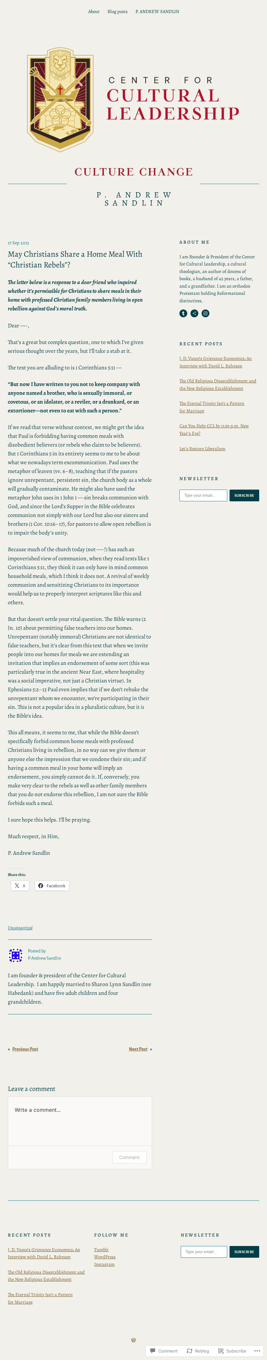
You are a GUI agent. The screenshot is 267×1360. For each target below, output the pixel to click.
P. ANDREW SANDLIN (157, 11)
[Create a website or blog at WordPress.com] (133, 1340)
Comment (129, 1157)
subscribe (244, 495)
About (94, 11)
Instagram (104, 1264)
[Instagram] (205, 313)
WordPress (105, 1256)
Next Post (138, 1049)
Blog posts (117, 11)
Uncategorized (20, 927)
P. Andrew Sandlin (135, 198)
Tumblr (101, 1249)
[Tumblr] (183, 313)
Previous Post (25, 1049)
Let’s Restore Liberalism (202, 448)
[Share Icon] (194, 313)
